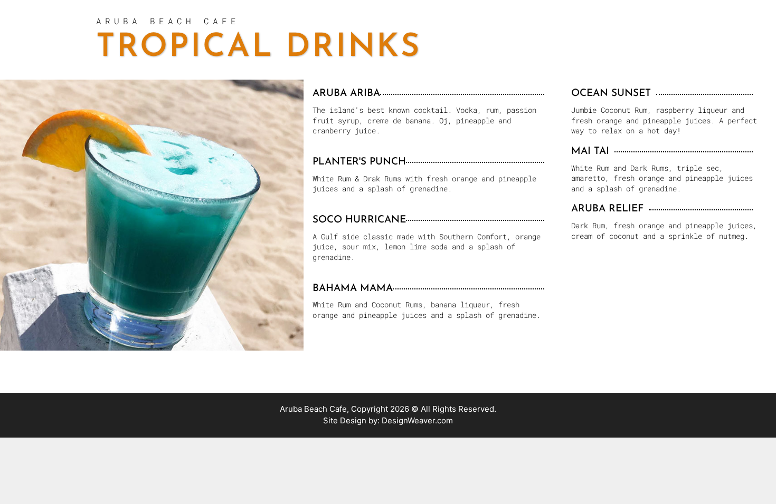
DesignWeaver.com (417, 420)
